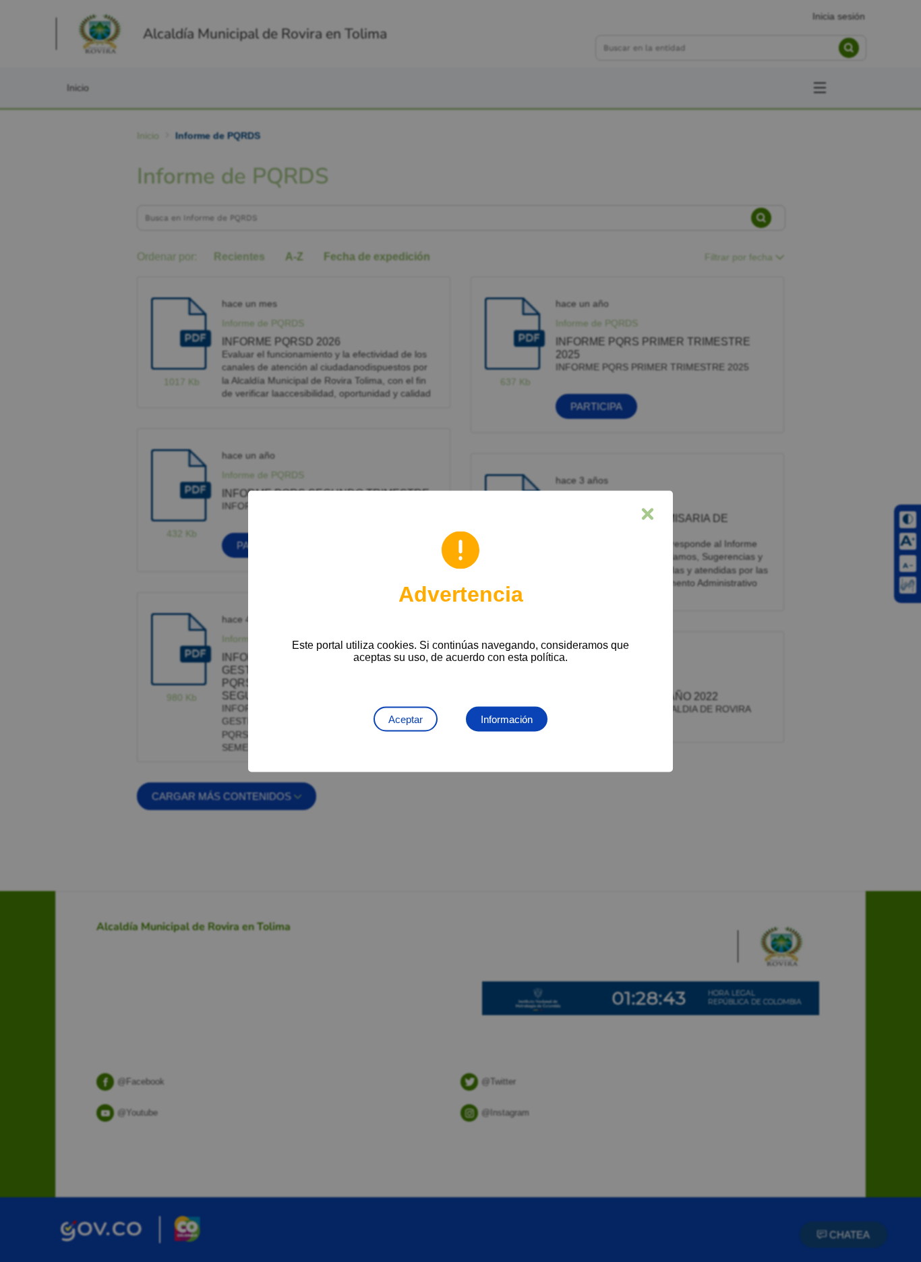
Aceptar (405, 718)
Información (507, 718)
